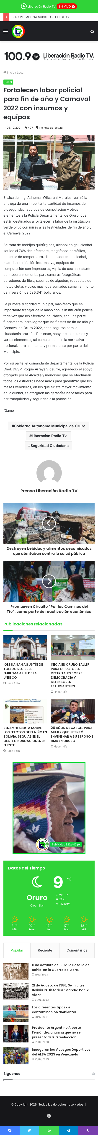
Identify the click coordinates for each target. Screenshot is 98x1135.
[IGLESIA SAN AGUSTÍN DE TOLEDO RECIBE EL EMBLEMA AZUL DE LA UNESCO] (25, 647)
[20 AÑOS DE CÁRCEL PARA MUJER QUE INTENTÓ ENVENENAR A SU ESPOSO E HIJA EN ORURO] (73, 711)
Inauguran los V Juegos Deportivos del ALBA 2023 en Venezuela (61, 1052)
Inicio (10, 72)
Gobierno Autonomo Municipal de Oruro (49, 426)
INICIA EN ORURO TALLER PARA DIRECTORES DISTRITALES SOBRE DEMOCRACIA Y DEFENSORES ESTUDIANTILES (70, 675)
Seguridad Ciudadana (50, 445)
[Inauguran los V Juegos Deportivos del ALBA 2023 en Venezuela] (15, 1055)
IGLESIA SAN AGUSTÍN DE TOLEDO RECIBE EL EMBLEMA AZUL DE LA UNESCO (23, 671)
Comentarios (77, 950)
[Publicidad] (49, 55)
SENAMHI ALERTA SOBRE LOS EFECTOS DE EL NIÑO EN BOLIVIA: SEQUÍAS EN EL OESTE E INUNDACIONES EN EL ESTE (25, 736)
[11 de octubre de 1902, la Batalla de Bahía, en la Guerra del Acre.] (15, 971)
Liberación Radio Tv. (49, 435)
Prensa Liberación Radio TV (49, 491)
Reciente (45, 950)
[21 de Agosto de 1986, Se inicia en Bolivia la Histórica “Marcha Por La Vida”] (15, 991)
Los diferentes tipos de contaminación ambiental (54, 1009)
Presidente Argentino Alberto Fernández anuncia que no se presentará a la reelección (56, 1032)
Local (20, 72)
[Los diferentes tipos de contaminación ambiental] (15, 1013)
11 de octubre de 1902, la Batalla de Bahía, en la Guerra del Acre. (61, 967)
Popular (17, 950)
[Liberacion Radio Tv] (18, 31)
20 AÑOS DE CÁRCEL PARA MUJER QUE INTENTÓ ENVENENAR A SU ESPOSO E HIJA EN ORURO (72, 734)
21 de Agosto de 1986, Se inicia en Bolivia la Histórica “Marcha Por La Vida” (60, 990)
